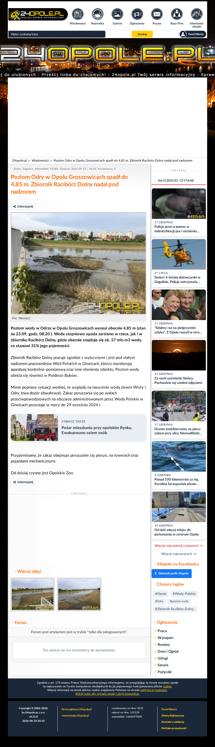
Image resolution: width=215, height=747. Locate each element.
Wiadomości (40, 160)
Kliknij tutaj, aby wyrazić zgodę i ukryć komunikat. (107, 693)
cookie (167, 686)
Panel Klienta (169, 709)
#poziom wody (179, 601)
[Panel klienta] (193, 34)
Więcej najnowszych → (179, 553)
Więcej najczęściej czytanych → (179, 545)
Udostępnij (25, 206)
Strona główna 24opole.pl (77, 709)
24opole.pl (19, 160)
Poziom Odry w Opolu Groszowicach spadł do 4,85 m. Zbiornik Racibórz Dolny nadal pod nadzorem (123, 160)
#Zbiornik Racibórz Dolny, (175, 609)
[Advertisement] (107, 117)
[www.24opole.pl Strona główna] (38, 18)
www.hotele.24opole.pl (75, 715)
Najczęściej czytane (176, 180)
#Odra (159, 601)
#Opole (160, 594)
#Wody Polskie (184, 594)
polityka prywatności (154, 690)
